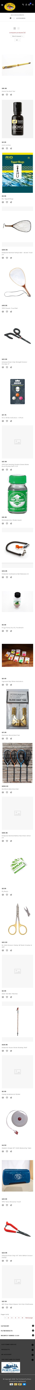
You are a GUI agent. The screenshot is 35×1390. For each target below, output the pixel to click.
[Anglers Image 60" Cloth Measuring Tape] (17, 1122)
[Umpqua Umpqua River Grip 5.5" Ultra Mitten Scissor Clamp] (17, 1230)
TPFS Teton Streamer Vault (11, 1202)
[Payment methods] (11, 1384)
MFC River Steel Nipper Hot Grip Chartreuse (17, 1304)
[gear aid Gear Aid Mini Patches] (17, 971)
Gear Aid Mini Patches (10, 994)
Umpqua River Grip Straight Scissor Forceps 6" (14, 363)
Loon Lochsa (6, 145)
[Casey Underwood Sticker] (17, 1071)
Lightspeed (22, 1381)
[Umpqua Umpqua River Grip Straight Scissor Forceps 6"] (17, 336)
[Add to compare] (12, 94)
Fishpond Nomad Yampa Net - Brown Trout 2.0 (17, 253)
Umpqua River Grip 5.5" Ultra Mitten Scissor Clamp (17, 1256)
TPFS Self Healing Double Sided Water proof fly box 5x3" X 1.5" (15, 465)
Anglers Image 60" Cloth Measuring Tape (16, 1148)
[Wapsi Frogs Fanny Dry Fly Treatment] (17, 602)
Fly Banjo (5, 891)
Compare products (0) (17, 33)
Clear (17, 1336)
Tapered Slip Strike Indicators (12, 681)
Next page (29, 1318)
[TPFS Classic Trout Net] (17, 282)
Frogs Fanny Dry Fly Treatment (12, 628)
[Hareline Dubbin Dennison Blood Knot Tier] (17, 709)
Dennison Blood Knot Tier (11, 735)
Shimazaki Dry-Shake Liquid (11, 520)
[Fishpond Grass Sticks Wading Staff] (17, 1021)
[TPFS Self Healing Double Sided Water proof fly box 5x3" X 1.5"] (17, 441)
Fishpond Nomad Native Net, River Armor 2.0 (16, 837)
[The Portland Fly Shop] (9, 7)
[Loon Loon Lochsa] (17, 119)
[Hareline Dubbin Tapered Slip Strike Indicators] (17, 655)
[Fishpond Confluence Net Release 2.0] (17, 548)
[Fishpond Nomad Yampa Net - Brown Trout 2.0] (17, 226)
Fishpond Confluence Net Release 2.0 (15, 574)
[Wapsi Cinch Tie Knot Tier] (17, 65)
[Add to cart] (4, 94)
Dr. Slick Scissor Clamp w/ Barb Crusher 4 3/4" (17, 946)
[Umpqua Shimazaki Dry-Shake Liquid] (17, 494)
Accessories (20, 18)
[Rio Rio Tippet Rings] (17, 173)
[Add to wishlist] (8, 94)
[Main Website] (17, 1366)
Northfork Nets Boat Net (10, 789)
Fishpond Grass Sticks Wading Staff (14, 1047)
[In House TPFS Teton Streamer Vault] (17, 1176)
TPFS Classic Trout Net (10, 308)
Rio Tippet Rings (7, 199)
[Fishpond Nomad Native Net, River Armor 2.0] (17, 813)
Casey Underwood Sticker (11, 1094)
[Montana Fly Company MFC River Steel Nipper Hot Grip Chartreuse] (17, 1281)
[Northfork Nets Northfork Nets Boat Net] (17, 763)
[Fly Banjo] (17, 865)
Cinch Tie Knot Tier (8, 91)
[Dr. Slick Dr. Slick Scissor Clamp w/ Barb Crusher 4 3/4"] (17, 919)
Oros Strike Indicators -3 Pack (12, 418)
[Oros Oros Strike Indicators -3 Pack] (17, 392)
